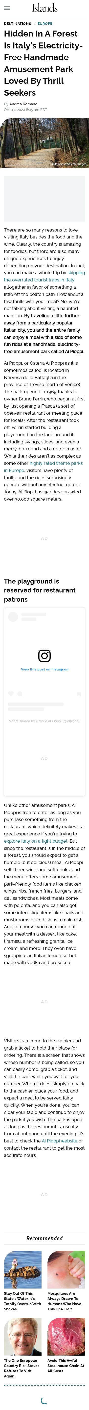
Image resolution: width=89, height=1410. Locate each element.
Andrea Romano (23, 104)
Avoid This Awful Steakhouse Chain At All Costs (65, 1365)
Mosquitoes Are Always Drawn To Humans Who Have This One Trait (64, 1301)
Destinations (17, 24)
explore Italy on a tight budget (35, 841)
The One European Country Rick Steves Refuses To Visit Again (21, 1368)
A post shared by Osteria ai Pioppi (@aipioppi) (45, 721)
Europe (45, 24)
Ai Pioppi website (59, 1140)
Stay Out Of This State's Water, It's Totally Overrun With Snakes (22, 1301)
